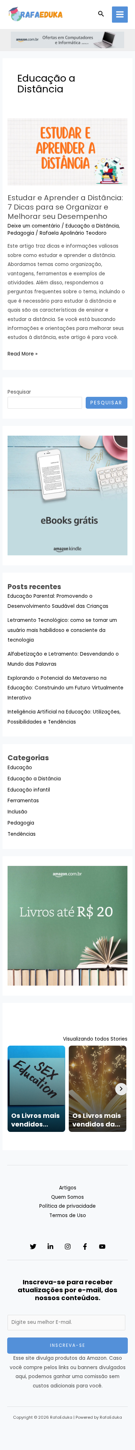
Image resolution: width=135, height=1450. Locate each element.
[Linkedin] (50, 1246)
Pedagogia (21, 233)
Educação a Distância (92, 225)
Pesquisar (19, 392)
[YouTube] (102, 1246)
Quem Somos (67, 1197)
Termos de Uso (67, 1215)
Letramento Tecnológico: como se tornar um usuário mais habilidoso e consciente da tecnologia (62, 630)
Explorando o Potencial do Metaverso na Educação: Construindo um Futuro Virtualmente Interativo (65, 688)
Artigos (67, 1187)
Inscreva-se (67, 1345)
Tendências (22, 834)
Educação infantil (29, 789)
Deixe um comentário (34, 225)
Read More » (22, 354)
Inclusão (17, 811)
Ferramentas (23, 800)
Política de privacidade (67, 1206)
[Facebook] (85, 1246)
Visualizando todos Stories (95, 1039)
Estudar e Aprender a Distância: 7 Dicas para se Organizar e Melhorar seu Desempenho (65, 207)
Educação (20, 767)
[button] (101, 14)
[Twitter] (33, 1246)
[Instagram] (67, 1246)
